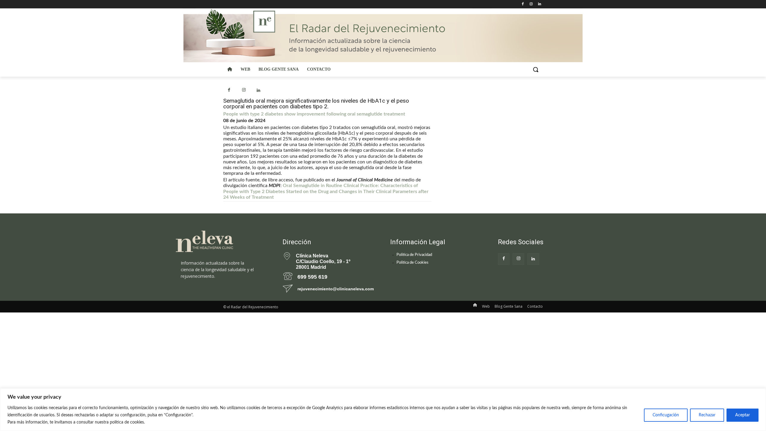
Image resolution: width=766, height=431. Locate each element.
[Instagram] (531, 4)
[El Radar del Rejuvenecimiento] (221, 242)
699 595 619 (312, 277)
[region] (383, 409)
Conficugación (666, 415)
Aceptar (742, 415)
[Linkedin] (539, 4)
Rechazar (707, 415)
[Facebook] (522, 4)
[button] (535, 69)
